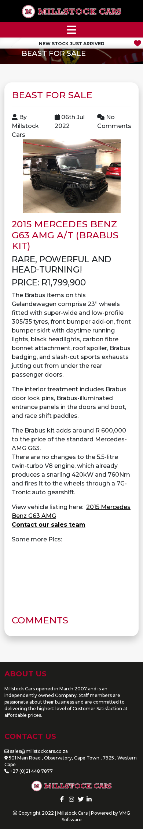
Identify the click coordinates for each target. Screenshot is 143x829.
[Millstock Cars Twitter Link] (81, 799)
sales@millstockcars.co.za (39, 751)
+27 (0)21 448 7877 (31, 771)
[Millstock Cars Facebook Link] (62, 799)
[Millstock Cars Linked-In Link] (89, 799)
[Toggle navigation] (71, 30)
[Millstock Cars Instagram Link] (71, 799)
